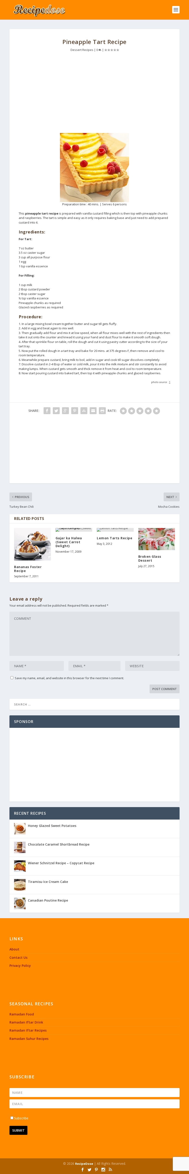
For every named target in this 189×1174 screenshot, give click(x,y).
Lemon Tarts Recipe (114, 538)
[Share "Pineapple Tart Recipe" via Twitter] (56, 410)
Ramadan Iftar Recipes (28, 1030)
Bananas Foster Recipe (27, 569)
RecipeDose (84, 1164)
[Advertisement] (94, 94)
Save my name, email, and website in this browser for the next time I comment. (69, 678)
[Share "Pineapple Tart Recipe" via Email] (93, 410)
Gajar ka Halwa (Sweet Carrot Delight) (69, 542)
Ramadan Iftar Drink (26, 1022)
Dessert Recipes (82, 50)
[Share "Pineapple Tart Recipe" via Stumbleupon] (84, 410)
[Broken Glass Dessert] (156, 539)
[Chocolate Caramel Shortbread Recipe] (20, 847)
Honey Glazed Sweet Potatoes (52, 825)
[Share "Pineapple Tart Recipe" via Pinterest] (74, 410)
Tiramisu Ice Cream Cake (48, 881)
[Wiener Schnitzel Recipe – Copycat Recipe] (20, 866)
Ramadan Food (21, 1014)
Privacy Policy (20, 965)
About (14, 949)
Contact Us (18, 957)
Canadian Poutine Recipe (48, 900)
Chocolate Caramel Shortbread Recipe (58, 844)
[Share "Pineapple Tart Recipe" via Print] (102, 410)
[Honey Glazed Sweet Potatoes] (20, 829)
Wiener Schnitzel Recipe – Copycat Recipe (61, 863)
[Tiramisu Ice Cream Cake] (20, 885)
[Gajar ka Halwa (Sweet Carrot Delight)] (74, 530)
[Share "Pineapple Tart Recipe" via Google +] (65, 410)
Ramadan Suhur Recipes (28, 1038)
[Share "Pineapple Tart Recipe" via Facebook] (47, 410)
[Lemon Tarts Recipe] (115, 530)
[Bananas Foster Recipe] (32, 544)
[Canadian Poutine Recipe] (20, 903)
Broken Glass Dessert (149, 558)
